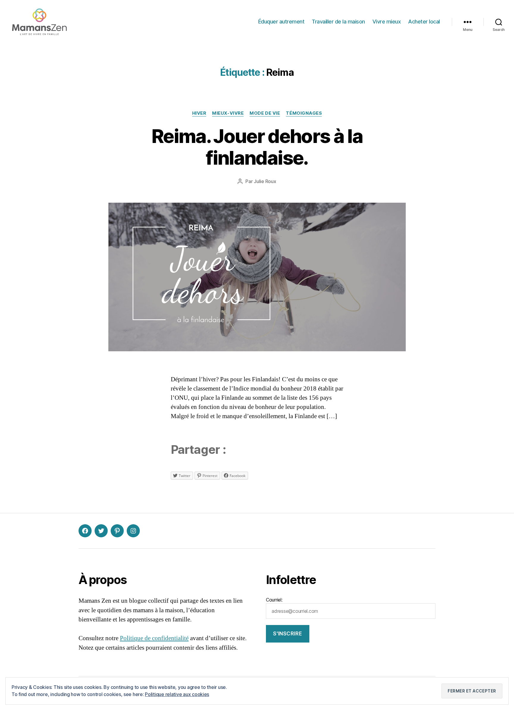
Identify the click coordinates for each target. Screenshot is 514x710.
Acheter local (424, 21)
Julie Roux (265, 181)
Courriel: (274, 600)
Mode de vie (265, 113)
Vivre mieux (386, 21)
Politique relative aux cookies (177, 694)
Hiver (199, 113)
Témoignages (304, 113)
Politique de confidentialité (154, 638)
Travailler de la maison (338, 21)
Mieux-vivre (228, 113)
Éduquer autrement (281, 21)
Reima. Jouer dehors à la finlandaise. (257, 147)
